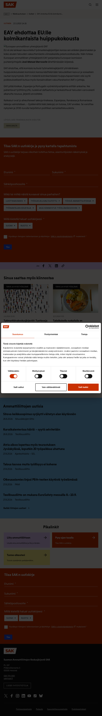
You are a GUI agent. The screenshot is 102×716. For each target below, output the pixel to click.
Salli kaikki (83, 387)
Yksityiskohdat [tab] (51, 334)
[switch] (38, 376)
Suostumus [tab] (17, 334)
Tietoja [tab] (84, 334)
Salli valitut (19, 387)
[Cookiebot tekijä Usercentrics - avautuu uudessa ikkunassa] (87, 327)
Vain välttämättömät (51, 387)
